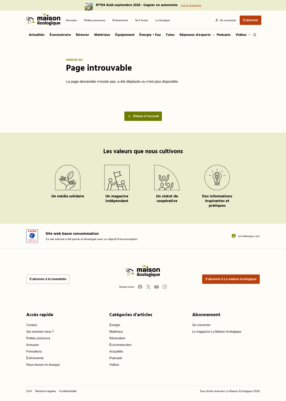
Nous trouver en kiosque (43, 364)
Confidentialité (68, 391)
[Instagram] (165, 286)
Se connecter (201, 325)
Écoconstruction (120, 344)
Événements (35, 358)
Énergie (114, 325)
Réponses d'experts (195, 35)
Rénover (82, 35)
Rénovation (117, 338)
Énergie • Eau (150, 35)
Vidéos (241, 35)
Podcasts (224, 35)
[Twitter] (148, 286)
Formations (34, 351)
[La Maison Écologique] (43, 20)
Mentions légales (45, 391)
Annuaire (32, 344)
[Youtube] (156, 286)
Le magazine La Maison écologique (216, 331)
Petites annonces (38, 338)
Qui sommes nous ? (40, 331)
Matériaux (102, 35)
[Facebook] (140, 286)
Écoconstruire (60, 35)
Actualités (37, 35)
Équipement (124, 35)
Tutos (170, 35)
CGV (29, 391)
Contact (31, 325)
